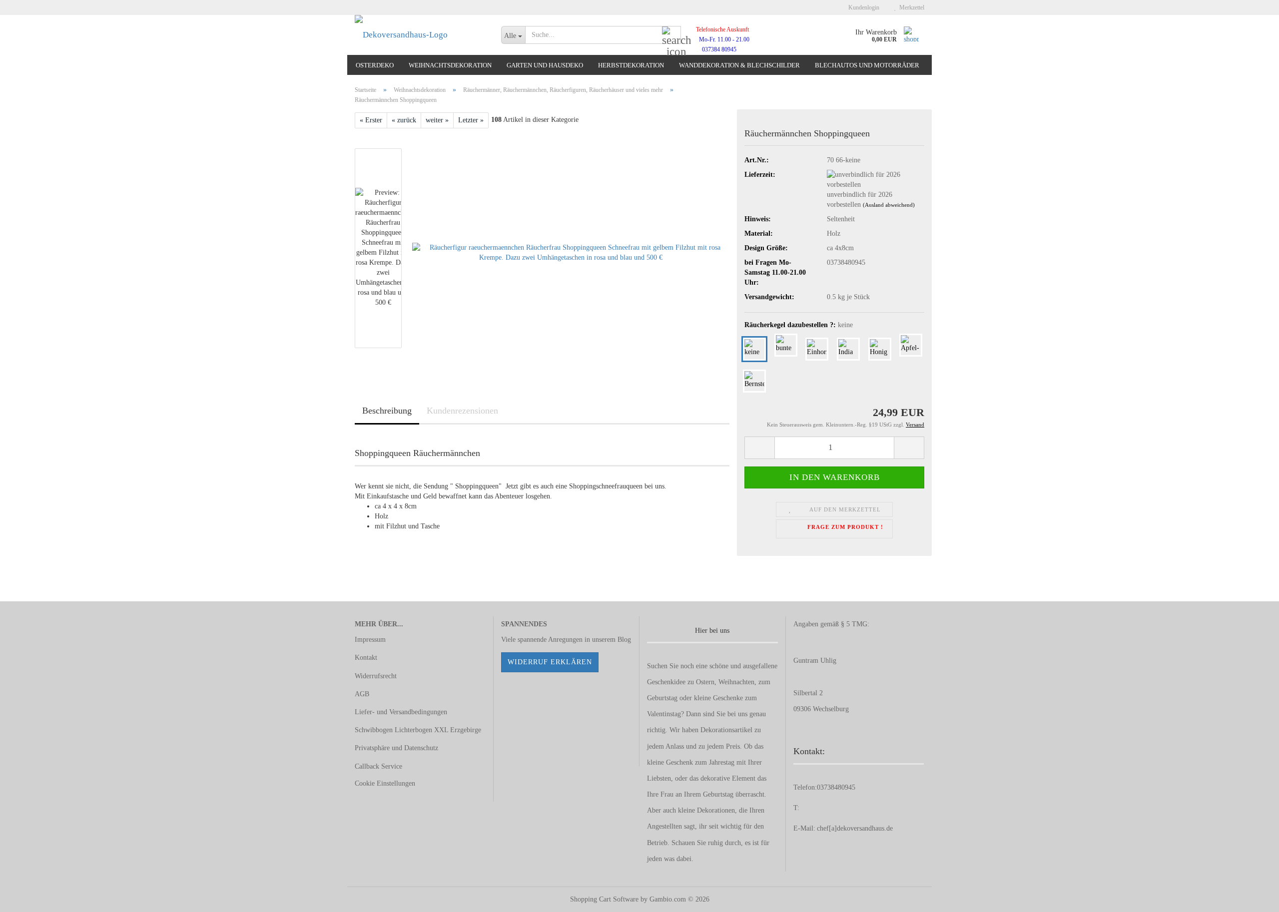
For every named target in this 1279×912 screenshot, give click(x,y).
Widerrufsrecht (376, 676)
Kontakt (366, 657)
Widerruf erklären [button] (550, 662)
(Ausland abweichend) (889, 205)
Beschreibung (387, 411)
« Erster (371, 120)
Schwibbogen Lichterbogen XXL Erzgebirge (418, 730)
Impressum (370, 639)
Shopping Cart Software (604, 899)
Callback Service (378, 766)
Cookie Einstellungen (385, 783)
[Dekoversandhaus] (420, 35)
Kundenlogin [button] (862, 7)
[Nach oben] (1252, 897)
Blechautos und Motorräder (867, 65)
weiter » (437, 120)
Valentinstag (664, 714)
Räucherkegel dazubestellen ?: (798, 325)
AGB (362, 694)
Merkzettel (910, 7)
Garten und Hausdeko (545, 65)
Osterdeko (375, 65)
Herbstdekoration (631, 65)
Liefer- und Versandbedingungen (401, 712)
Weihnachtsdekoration (450, 65)
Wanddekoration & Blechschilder (739, 65)
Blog (624, 639)
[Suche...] (671, 35)
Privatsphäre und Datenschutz (396, 748)
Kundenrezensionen (462, 411)
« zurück (404, 120)
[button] (759, 448)
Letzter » (471, 120)
